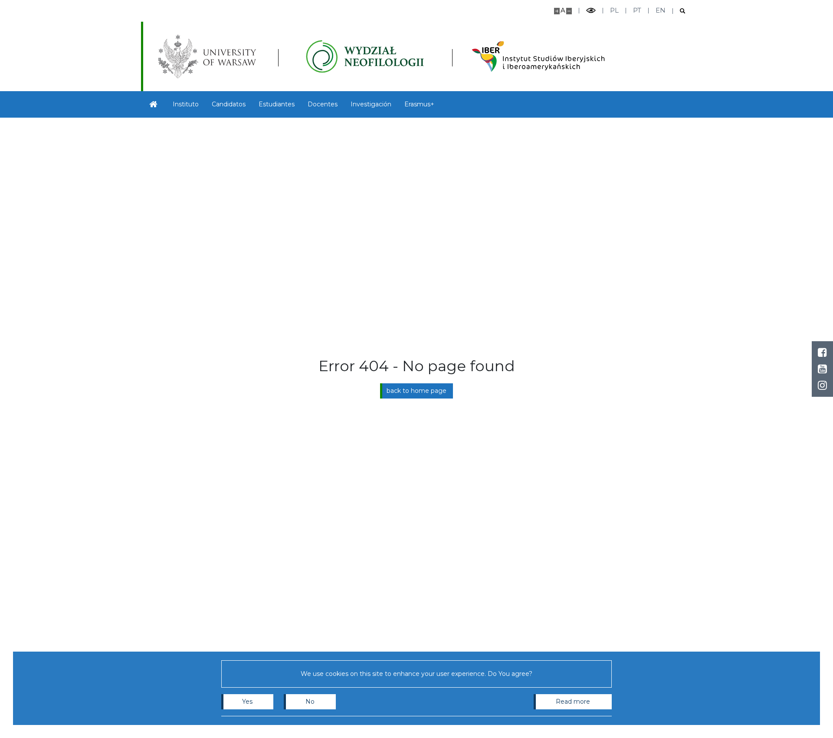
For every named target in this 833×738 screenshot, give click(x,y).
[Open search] (679, 11)
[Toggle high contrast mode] (591, 10)
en (661, 10)
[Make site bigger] (557, 11)
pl (614, 10)
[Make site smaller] (569, 11)
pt (637, 10)
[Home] (153, 104)
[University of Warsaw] (209, 56)
